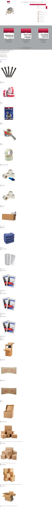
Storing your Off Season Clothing (42, 21)
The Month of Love (40, 19)
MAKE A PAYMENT (39, 4)
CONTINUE (5, 59)
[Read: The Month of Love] (38, 20)
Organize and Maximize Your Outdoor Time (43, 14)
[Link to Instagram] (46, 2)
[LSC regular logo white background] (43, 33)
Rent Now (44, 4)
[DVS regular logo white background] (26, 33)
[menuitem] (22, 2)
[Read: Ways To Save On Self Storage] (38, 18)
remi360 (28, 48)
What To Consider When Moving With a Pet (43, 12)
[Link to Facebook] (45, 2)
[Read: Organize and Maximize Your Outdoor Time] (38, 14)
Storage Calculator (33, 4)
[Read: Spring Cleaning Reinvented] (38, 16)
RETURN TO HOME (2, 59)
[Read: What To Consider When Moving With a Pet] (38, 13)
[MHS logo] (8, 2)
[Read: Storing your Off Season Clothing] (38, 21)
